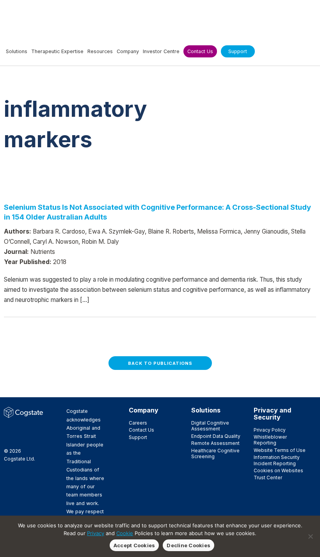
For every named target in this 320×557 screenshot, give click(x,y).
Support (138, 437)
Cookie (124, 533)
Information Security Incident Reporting (277, 460)
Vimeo (8, 437)
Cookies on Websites (278, 470)
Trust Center (268, 477)
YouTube (20, 437)
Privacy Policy (270, 430)
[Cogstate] (45, 18)
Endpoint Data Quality (215, 436)
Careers (138, 423)
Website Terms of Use (280, 450)
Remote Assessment (215, 443)
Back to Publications (160, 363)
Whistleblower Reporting (270, 440)
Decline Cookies (188, 545)
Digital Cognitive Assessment (210, 426)
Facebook (8, 429)
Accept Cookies (134, 545)
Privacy (95, 533)
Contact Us (141, 430)
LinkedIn (33, 429)
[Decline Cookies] (310, 536)
